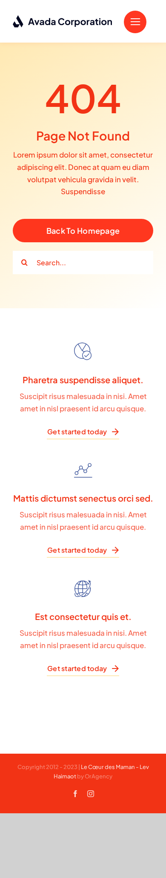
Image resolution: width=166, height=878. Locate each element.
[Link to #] (135, 22)
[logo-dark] (63, 18)
